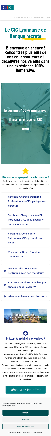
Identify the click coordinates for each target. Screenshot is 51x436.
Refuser (25, 420)
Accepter (25, 413)
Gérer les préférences (25, 426)
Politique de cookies (14, 432)
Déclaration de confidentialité (32, 432)
